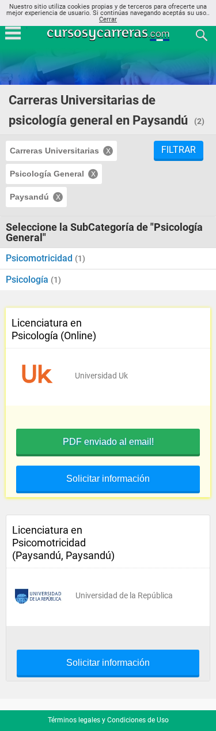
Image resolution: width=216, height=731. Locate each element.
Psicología (28, 279)
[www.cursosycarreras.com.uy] (109, 34)
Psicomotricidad (40, 258)
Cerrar (108, 19)
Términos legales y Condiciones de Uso (108, 720)
